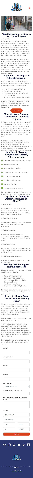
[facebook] (4, 444)
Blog (16, 470)
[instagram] (9, 444)
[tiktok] (23, 444)
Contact (20, 470)
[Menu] (29, 8)
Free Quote (16, 110)
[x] (14, 444)
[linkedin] (28, 444)
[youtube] (19, 444)
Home (12, 470)
